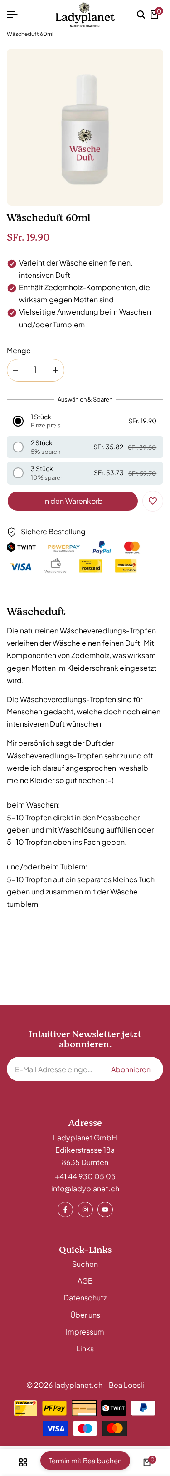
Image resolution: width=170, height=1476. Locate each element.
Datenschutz (85, 1297)
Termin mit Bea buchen (85, 1460)
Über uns (85, 1315)
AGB (85, 1280)
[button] (85, 421)
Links (85, 1348)
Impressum (85, 1331)
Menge (19, 350)
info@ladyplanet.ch (85, 1188)
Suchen (85, 1264)
